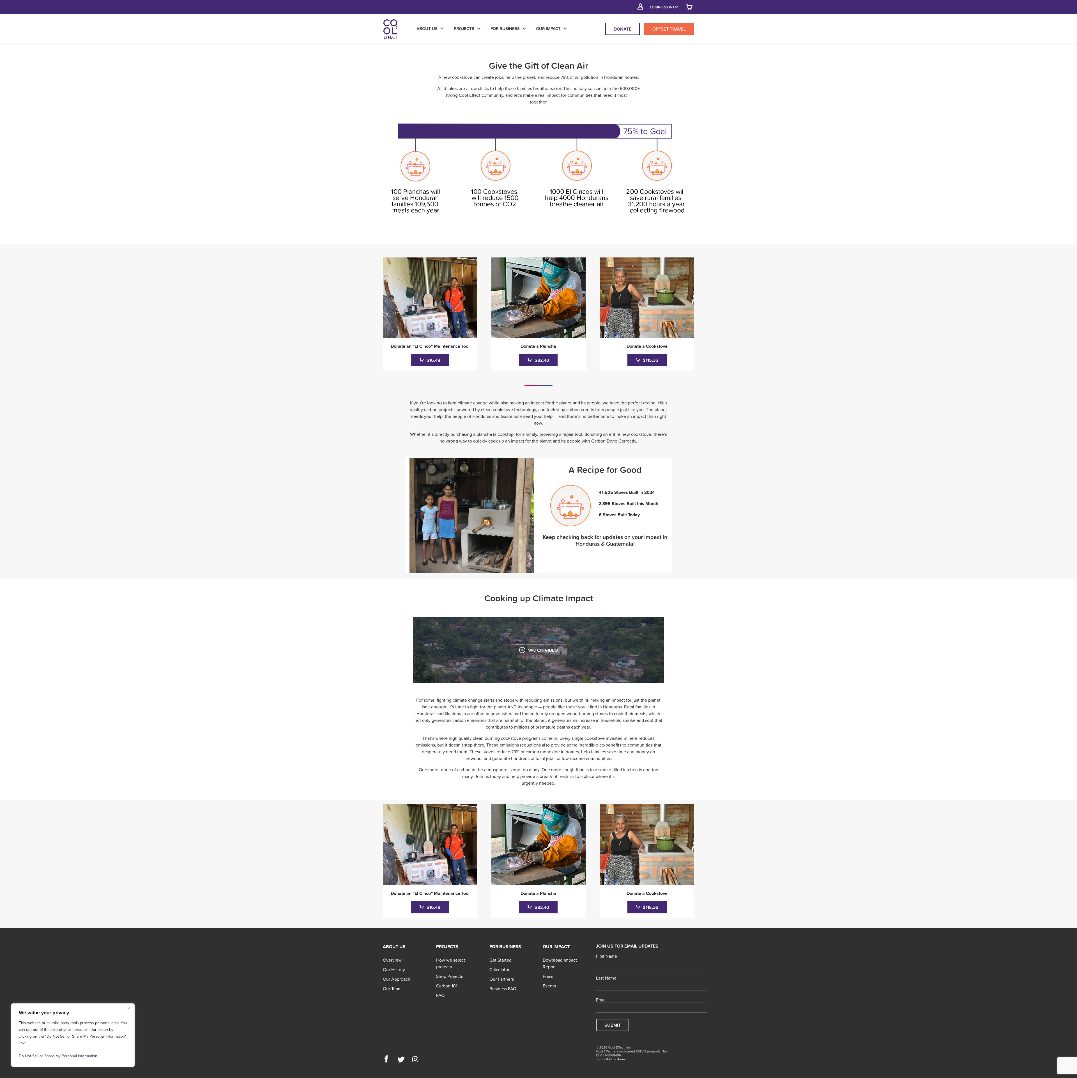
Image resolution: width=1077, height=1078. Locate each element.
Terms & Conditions (611, 1059)
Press (548, 976)
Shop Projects (449, 976)
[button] (386, 1060)
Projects (447, 946)
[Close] (128, 1008)
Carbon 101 (446, 985)
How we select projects (450, 963)
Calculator (499, 969)
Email (601, 1000)
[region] (73, 1035)
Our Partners (501, 979)
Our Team (392, 988)
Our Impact (556, 946)
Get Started (500, 960)
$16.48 (432, 360)
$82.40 (541, 360)
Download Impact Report (560, 963)
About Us (394, 946)
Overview (392, 960)
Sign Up (671, 7)
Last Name (606, 978)
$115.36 (650, 360)
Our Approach (396, 979)
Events (549, 985)
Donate (622, 29)
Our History (394, 969)
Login (655, 7)
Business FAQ (502, 988)
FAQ (440, 995)
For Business (505, 946)
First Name (606, 956)
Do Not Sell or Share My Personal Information (58, 1056)
